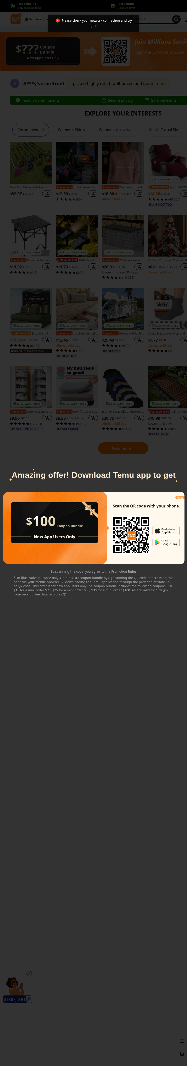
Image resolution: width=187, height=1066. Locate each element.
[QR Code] (131, 535)
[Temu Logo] (131, 535)
